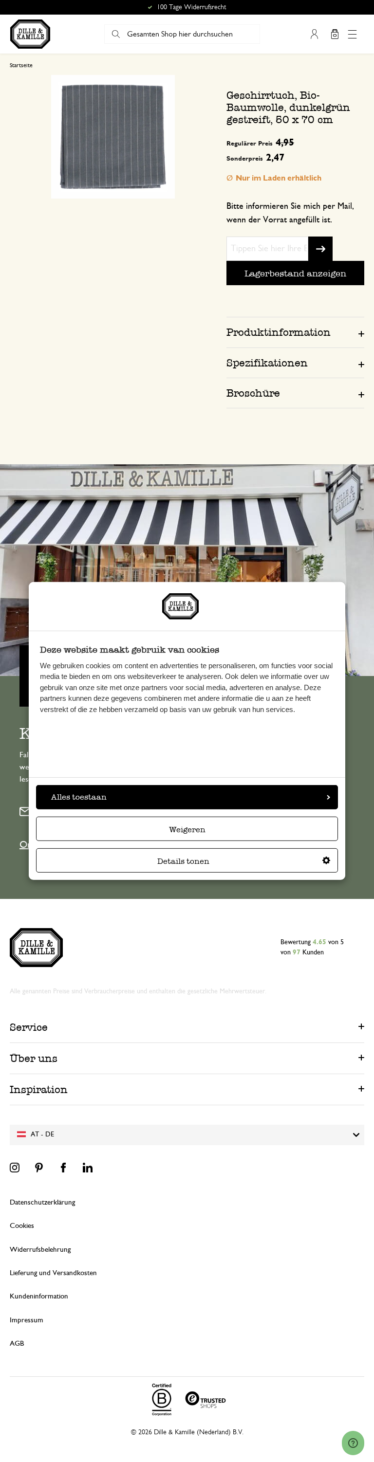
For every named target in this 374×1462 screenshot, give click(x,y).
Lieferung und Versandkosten (53, 1273)
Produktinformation (278, 332)
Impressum (26, 1320)
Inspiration (39, 1089)
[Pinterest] (39, 1167)
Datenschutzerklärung (42, 1202)
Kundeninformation (39, 1296)
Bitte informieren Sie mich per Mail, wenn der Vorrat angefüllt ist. (290, 213)
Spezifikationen (267, 363)
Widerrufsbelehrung (40, 1249)
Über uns (33, 1058)
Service (29, 1027)
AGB (17, 1343)
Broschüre (253, 393)
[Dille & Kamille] (30, 34)
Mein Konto (314, 34)
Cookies (22, 1225)
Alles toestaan (79, 797)
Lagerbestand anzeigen (295, 273)
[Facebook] (63, 1167)
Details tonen (183, 861)
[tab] (295, 332)
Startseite (21, 65)
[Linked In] (88, 1167)
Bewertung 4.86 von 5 (191, 7)
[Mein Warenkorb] (334, 34)
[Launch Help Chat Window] (353, 1443)
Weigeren (187, 829)
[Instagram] (14, 1167)
